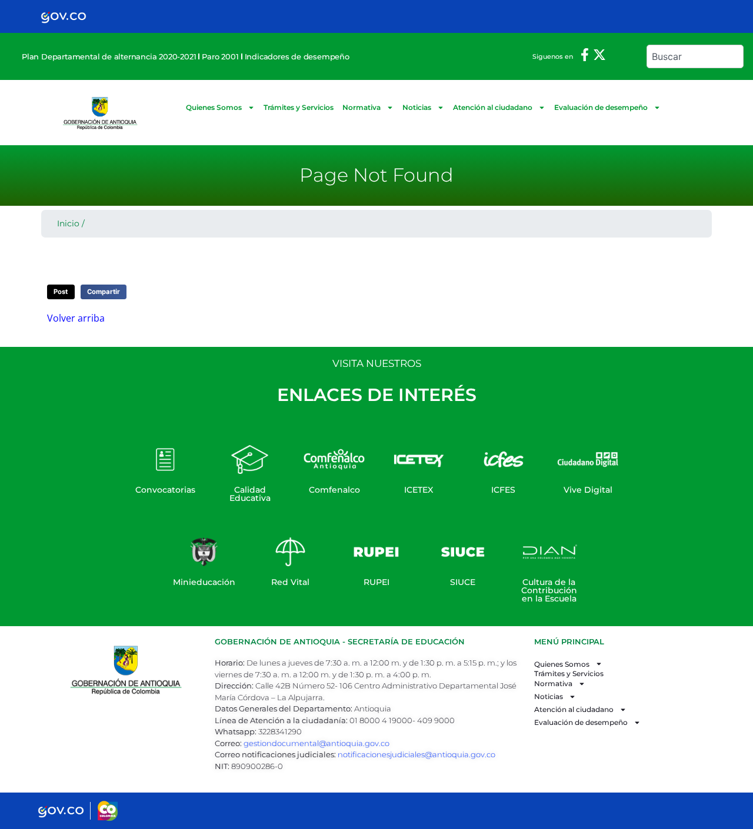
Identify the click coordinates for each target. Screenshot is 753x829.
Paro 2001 (220, 56)
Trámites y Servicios (299, 107)
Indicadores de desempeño (297, 56)
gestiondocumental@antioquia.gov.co (316, 743)
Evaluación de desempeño (601, 107)
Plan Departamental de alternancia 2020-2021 (109, 56)
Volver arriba (76, 318)
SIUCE (462, 582)
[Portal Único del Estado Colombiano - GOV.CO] (64, 16)
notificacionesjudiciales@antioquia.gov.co (416, 754)
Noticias (416, 107)
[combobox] (695, 56)
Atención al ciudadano (492, 107)
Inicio (68, 223)
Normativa (361, 107)
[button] (61, 292)
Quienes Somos (214, 107)
